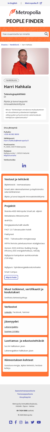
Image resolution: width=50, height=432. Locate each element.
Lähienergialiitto (11, 327)
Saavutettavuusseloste (25, 391)
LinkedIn (8, 312)
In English (12, 3)
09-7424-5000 (22, 410)
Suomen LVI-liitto (11, 331)
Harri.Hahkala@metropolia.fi (16, 140)
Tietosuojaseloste (25, 394)
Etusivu (4, 45)
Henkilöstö (14, 45)
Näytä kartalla (25, 155)
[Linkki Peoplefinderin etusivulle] (25, 12)
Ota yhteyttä (25, 397)
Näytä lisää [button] (11, 277)
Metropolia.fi (33, 3)
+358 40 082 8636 (11, 134)
